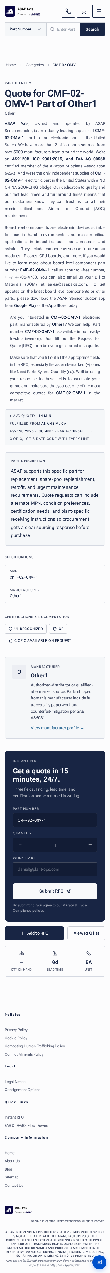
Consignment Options (22, 1090)
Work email (25, 858)
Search (92, 29)
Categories (35, 65)
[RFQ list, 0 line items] (83, 11)
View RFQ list (86, 933)
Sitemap (11, 1177)
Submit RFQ (51, 891)
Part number (26, 809)
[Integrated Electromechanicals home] (22, 11)
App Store (57, 305)
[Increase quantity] (90, 845)
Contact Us (14, 1185)
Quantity (22, 833)
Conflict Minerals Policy (24, 1054)
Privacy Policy (16, 1030)
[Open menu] (98, 11)
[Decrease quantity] (20, 845)
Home (11, 65)
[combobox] (63, 29)
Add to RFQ (37, 933)
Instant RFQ (14, 1117)
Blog (8, 1169)
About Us (12, 1161)
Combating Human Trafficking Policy (35, 1046)
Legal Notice (15, 1082)
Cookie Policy (16, 1038)
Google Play (25, 305)
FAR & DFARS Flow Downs (26, 1125)
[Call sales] (68, 11)
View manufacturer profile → (57, 727)
